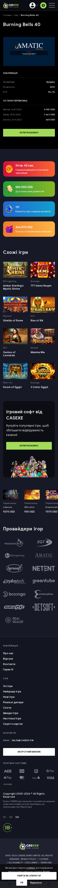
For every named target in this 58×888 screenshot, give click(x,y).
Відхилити (36, 882)
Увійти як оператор (29, 875)
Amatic (50, 82)
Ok (21, 882)
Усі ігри (8, 686)
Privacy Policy (29, 859)
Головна (7, 15)
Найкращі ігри (12, 691)
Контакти (9, 664)
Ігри (16, 15)
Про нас (8, 653)
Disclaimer (31, 862)
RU (4, 817)
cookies (30, 868)
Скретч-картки (13, 724)
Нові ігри (9, 697)
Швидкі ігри (10, 713)
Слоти (7, 707)
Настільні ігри (12, 718)
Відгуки (8, 658)
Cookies (44, 859)
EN (11, 817)
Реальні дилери (13, 702)
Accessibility (16, 862)
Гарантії (8, 669)
